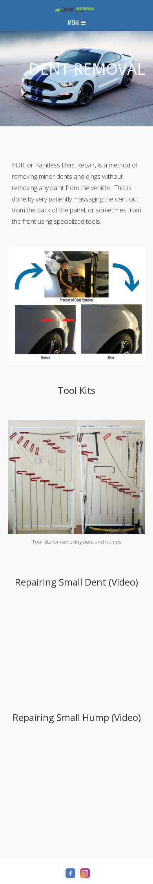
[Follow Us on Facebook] (70, 873)
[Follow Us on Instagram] (85, 873)
